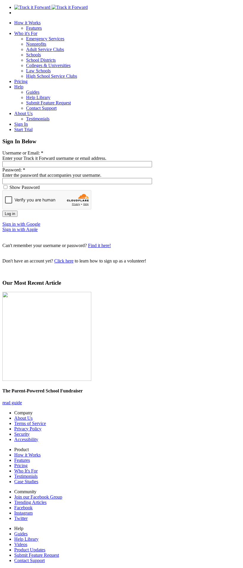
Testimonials (37, 118)
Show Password (24, 187)
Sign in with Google (21, 224)
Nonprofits (36, 44)
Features (34, 28)
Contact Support (41, 108)
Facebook (23, 507)
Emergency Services (45, 38)
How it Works (27, 22)
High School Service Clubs (51, 76)
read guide (12, 402)
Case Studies (26, 481)
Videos (20, 544)
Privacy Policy (27, 428)
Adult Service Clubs (45, 49)
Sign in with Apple (20, 229)
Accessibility (26, 439)
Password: (13, 169)
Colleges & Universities (48, 65)
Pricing (21, 81)
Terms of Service (30, 423)
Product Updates (29, 549)
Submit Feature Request (48, 102)
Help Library (38, 97)
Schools (33, 54)
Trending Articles (30, 502)
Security (22, 434)
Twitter (21, 518)
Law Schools (38, 70)
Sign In (21, 124)
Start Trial (23, 129)
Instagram (23, 513)
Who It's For (26, 470)
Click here (63, 260)
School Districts (41, 60)
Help (18, 86)
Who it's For (25, 33)
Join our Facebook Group (38, 496)
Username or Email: (22, 152)
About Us (23, 113)
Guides (32, 92)
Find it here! (99, 245)
